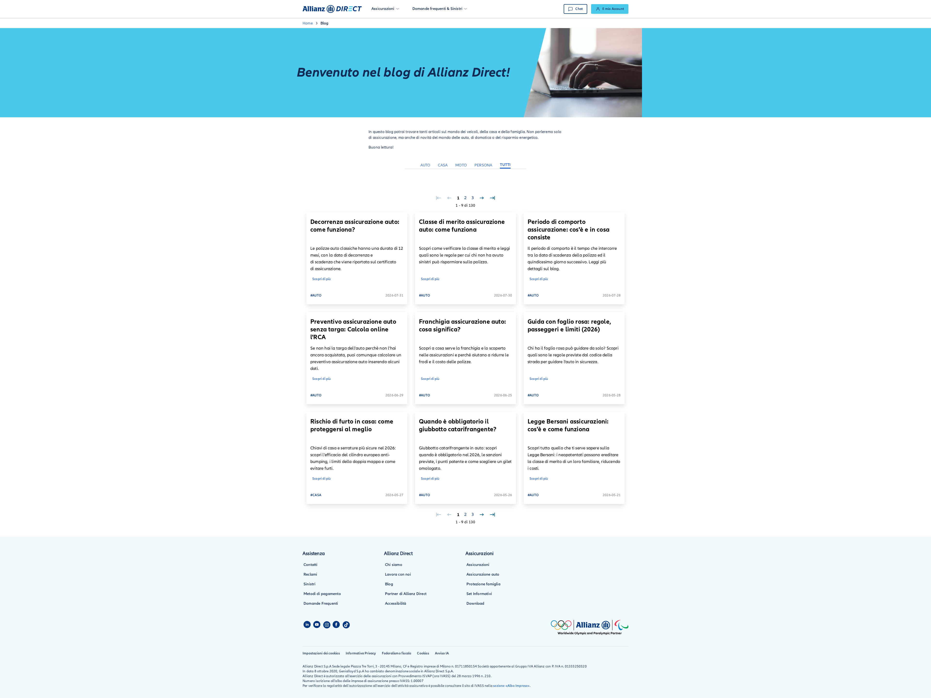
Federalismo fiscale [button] (396, 653)
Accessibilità (395, 603)
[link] (609, 9)
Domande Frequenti (321, 603)
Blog (389, 584)
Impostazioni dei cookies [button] (321, 653)
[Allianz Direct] (332, 9)
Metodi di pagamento (322, 593)
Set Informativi (479, 593)
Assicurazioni (478, 564)
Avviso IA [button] (442, 653)
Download (475, 603)
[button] (385, 9)
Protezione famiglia (483, 584)
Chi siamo (393, 564)
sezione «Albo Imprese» (511, 686)
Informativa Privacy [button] (361, 653)
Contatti (311, 564)
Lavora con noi (398, 574)
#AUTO (315, 295)
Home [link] (308, 23)
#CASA (315, 495)
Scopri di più (321, 279)
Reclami (310, 574)
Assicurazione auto (482, 574)
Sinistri (310, 584)
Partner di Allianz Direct (405, 593)
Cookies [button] (423, 653)
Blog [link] (325, 23)
